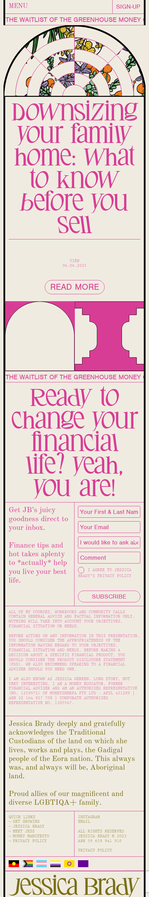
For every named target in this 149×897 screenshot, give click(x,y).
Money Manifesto (31, 836)
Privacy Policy (30, 841)
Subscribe (109, 596)
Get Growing (26, 821)
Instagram (89, 817)
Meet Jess (24, 831)
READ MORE (74, 286)
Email (84, 821)
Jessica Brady (28, 826)
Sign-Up (128, 6)
